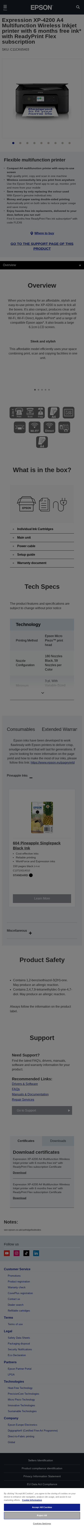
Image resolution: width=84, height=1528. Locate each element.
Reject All (42, 1515)
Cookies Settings (42, 1523)
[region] (42, 1508)
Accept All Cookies (42, 1507)
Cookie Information (32, 1500)
